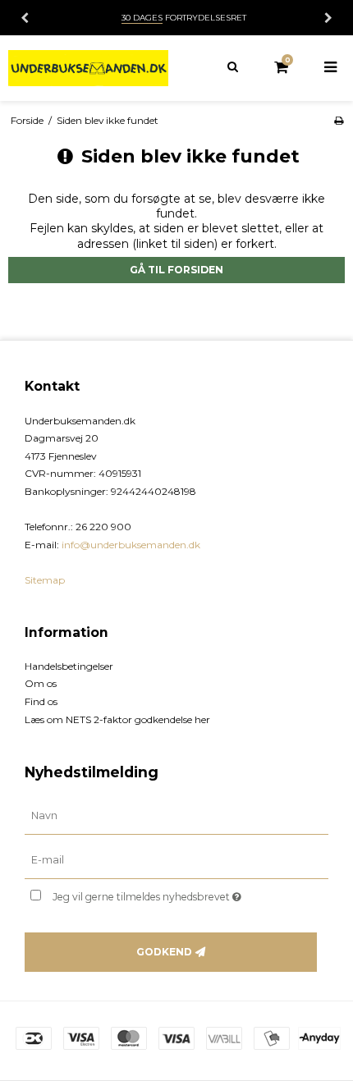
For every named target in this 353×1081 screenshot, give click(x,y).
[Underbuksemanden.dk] (88, 68)
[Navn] (176, 815)
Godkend (164, 952)
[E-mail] (176, 860)
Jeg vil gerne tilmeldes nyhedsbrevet (164, 894)
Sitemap (45, 580)
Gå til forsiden (176, 269)
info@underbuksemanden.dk (131, 544)
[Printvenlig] (338, 120)
